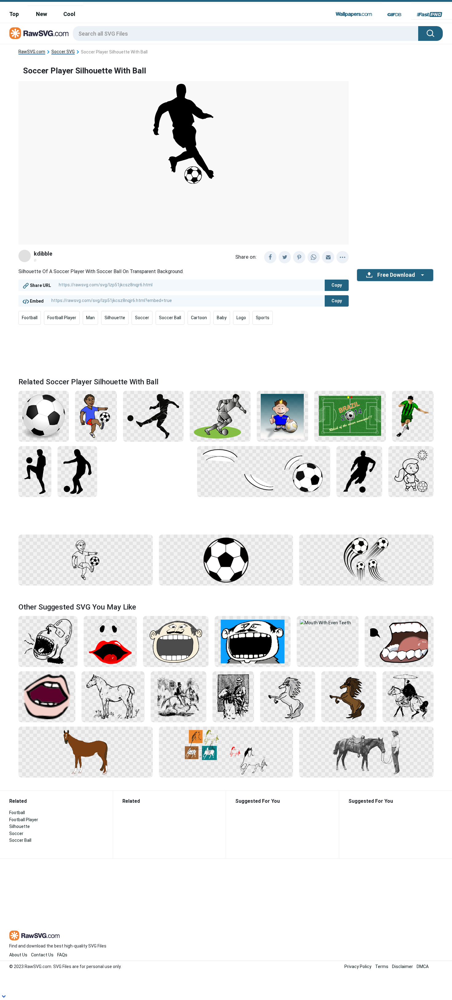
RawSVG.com (31, 51)
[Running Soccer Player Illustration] (220, 416)
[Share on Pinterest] (299, 257)
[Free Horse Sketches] (226, 751)
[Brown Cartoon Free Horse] (348, 696)
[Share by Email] (328, 257)
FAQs (62, 954)
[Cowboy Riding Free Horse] (233, 696)
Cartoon (199, 317)
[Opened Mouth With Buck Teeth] (47, 696)
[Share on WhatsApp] (313, 257)
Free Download (396, 275)
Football (30, 317)
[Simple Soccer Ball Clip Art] (226, 559)
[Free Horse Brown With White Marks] (86, 751)
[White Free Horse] (113, 696)
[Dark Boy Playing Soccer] (96, 416)
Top (14, 14)
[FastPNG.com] (429, 14)
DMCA (423, 966)
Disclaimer (402, 966)
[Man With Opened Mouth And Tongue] (48, 641)
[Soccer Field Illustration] (350, 416)
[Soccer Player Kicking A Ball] (153, 416)
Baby (222, 317)
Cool (69, 14)
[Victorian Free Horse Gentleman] (178, 696)
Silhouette (115, 317)
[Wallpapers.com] (354, 14)
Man (90, 317)
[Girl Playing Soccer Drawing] (410, 471)
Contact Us (42, 954)
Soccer (142, 317)
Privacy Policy (357, 966)
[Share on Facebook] (270, 257)
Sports (262, 317)
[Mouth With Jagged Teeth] (399, 641)
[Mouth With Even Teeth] (327, 622)
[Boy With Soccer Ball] (282, 416)
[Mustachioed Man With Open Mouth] (175, 641)
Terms (381, 966)
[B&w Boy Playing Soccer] (86, 559)
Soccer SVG (63, 51)
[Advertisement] (226, 349)
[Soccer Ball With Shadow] (44, 416)
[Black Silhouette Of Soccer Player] (359, 471)
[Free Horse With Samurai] (408, 696)
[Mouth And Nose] (110, 641)
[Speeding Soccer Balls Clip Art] (366, 559)
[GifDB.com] (394, 14)
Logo (241, 317)
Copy (336, 285)
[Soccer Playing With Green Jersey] (412, 416)
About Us (18, 954)
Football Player (61, 317)
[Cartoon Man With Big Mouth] (252, 641)
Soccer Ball (170, 317)
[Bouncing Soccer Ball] (263, 471)
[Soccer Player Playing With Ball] (35, 471)
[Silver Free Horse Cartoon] (287, 696)
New (41, 14)
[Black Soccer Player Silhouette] (77, 471)
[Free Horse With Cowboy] (366, 751)
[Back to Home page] (39, 33)
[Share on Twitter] (285, 257)
